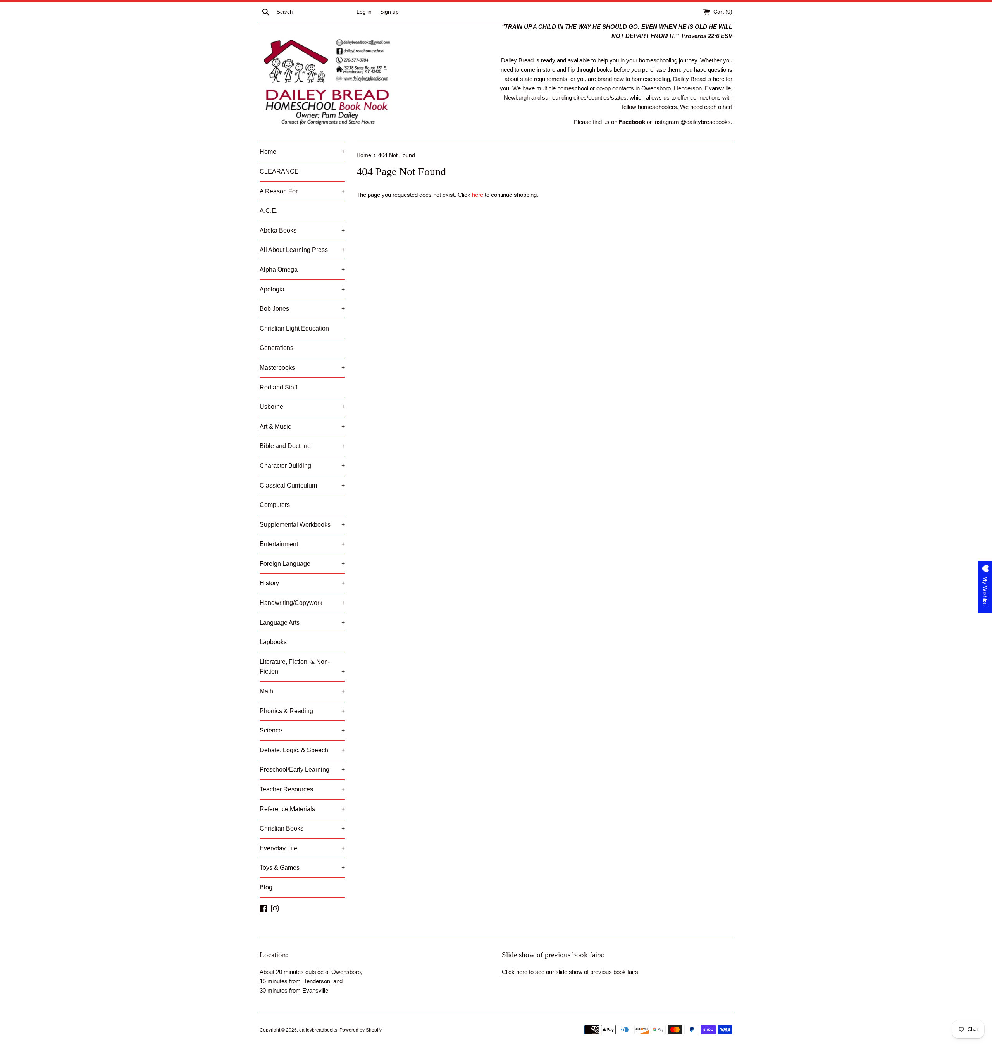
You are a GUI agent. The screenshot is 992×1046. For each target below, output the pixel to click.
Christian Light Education (294, 328)
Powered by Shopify (360, 1030)
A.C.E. (268, 210)
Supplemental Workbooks (302, 524)
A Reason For (302, 191)
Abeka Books (302, 230)
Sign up (389, 12)
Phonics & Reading (302, 711)
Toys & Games (302, 867)
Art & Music (302, 426)
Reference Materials (302, 809)
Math (302, 691)
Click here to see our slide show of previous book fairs (570, 971)
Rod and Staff (278, 387)
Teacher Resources (302, 789)
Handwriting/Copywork (302, 603)
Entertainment (302, 544)
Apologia (302, 289)
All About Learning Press (302, 249)
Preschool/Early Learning (302, 769)
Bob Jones (302, 308)
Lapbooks (273, 642)
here (477, 194)
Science (302, 730)
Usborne (302, 406)
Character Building (302, 465)
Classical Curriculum (302, 485)
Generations (276, 348)
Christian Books (302, 828)
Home (302, 151)
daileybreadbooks (318, 1030)
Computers (275, 504)
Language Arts (302, 622)
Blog (266, 887)
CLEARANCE (279, 171)
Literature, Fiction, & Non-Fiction (302, 666)
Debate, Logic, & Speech (302, 750)
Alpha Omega (302, 269)
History (302, 583)
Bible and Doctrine (302, 446)
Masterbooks (302, 367)
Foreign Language (302, 563)
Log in (364, 12)
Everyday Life (302, 848)
